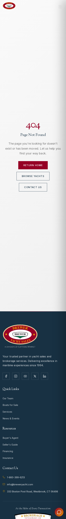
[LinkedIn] (44, 376)
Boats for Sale (10, 405)
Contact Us (33, 187)
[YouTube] (25, 376)
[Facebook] (6, 376)
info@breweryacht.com (20, 484)
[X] (34, 376)
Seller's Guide (10, 444)
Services (7, 411)
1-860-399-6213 (16, 477)
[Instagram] (15, 376)
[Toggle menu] (60, 6)
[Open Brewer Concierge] (59, 512)
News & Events (11, 418)
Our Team (8, 398)
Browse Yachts (33, 176)
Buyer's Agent (10, 437)
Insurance (8, 457)
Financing (8, 451)
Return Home (33, 165)
